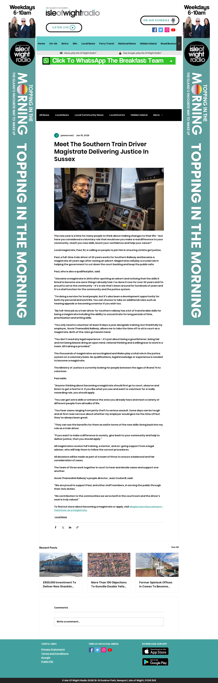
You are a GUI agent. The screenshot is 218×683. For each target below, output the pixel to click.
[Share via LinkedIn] (70, 527)
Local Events (117, 115)
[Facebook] (154, 29)
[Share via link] (77, 527)
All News (44, 115)
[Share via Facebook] (55, 527)
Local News (62, 115)
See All (175, 547)
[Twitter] (160, 29)
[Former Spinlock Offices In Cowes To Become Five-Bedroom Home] (157, 565)
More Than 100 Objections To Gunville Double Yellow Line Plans (109, 584)
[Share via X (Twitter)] (62, 527)
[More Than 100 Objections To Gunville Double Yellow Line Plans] (109, 565)
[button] (53, 43)
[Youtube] (173, 29)
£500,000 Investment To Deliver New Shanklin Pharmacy (59, 584)
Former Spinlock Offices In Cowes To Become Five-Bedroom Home (155, 584)
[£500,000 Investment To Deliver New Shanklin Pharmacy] (60, 565)
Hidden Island (139, 115)
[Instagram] (167, 29)
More (156, 115)
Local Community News (89, 115)
